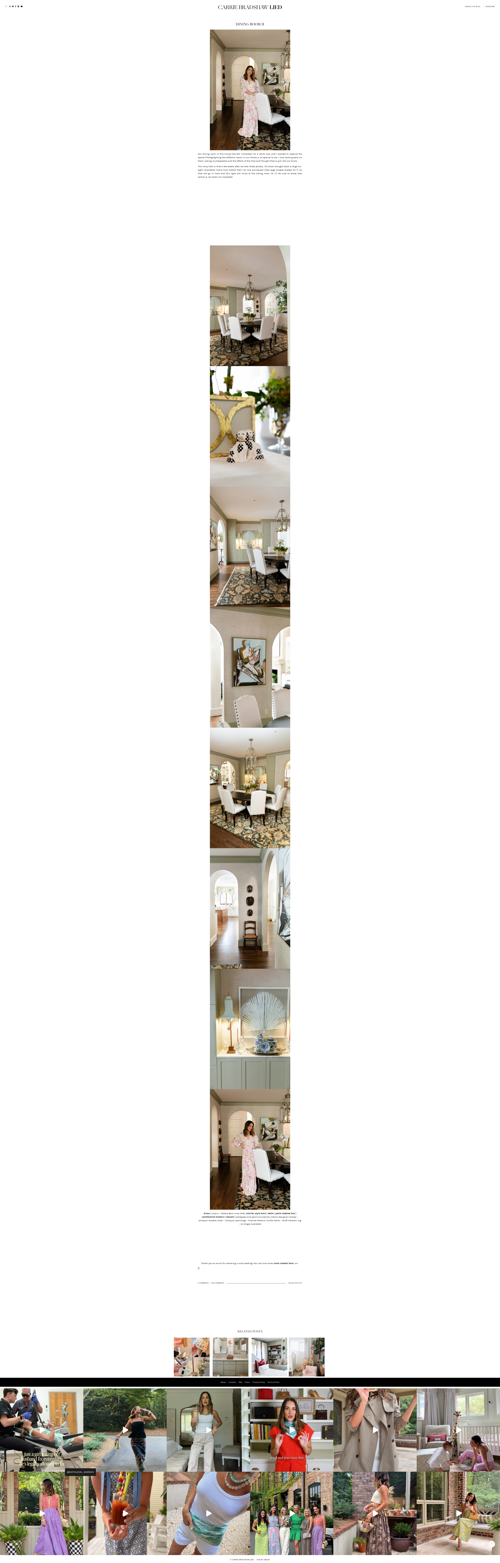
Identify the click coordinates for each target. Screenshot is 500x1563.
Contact (232, 1382)
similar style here (256, 1213)
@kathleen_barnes (80, 1472)
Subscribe (490, 6)
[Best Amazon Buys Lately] (192, 1376)
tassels (230, 1217)
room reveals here (283, 1263)
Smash (267, 1560)
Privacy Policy (258, 1382)
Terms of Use (273, 1382)
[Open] (41, 1430)
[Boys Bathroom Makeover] (230, 1376)
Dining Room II (250, 24)
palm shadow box (285, 1213)
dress (207, 1213)
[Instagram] (164, 1468)
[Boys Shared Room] (269, 1376)
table (271, 1213)
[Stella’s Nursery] (307, 1376)
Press (247, 1382)
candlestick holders (213, 1217)
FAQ (240, 1382)
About (223, 1382)
